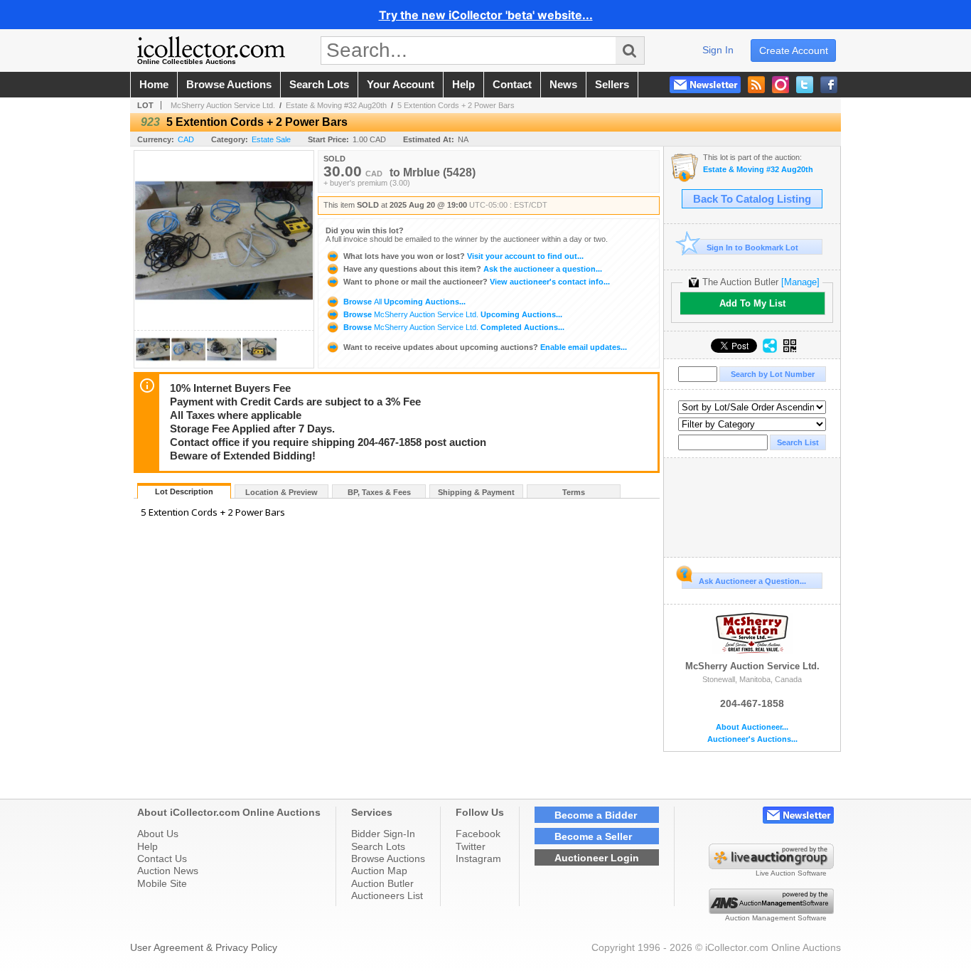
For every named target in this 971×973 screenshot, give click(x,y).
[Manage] (800, 282)
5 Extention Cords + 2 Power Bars (456, 105)
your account (400, 84)
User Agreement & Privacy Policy (203, 947)
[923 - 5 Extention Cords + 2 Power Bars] (153, 363)
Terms (573, 492)
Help (147, 846)
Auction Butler (382, 883)
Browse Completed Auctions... (452, 327)
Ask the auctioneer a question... (472, 269)
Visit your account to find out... (463, 256)
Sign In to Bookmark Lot (752, 247)
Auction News (167, 870)
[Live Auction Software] (771, 865)
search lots (319, 84)
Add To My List (752, 303)
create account (793, 50)
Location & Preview (281, 492)
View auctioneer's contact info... (476, 281)
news (563, 84)
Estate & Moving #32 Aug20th (336, 105)
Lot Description (184, 491)
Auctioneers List (387, 895)
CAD (186, 139)
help (463, 84)
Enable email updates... (485, 347)
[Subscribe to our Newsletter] (705, 84)
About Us (157, 833)
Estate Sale (271, 139)
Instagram (478, 858)
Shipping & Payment (476, 492)
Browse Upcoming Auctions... (403, 301)
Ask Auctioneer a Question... (752, 581)
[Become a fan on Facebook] (828, 84)
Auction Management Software (776, 918)
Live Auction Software (791, 873)
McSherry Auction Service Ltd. (223, 105)
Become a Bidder (595, 815)
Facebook (478, 833)
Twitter (471, 846)
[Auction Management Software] (771, 910)
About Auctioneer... (752, 727)
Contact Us (162, 858)
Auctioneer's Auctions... (752, 739)
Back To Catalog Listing (752, 199)
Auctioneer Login (596, 857)
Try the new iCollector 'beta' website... (486, 15)
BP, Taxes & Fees (379, 492)
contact (512, 84)
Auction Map (379, 870)
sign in (718, 49)
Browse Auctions (388, 858)
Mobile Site (162, 883)
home (153, 84)
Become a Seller (593, 836)
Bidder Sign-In (383, 833)
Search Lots (378, 846)
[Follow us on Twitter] (804, 84)
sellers (612, 84)
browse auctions (229, 84)
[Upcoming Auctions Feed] (756, 84)
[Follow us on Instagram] (780, 84)
